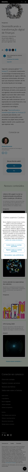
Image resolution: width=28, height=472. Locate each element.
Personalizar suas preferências (14, 255)
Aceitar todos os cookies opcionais (14, 245)
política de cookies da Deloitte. (14, 240)
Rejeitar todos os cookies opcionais (14, 250)
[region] (14, 236)
